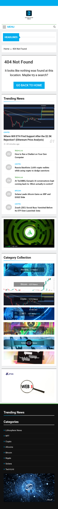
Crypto (7, 132)
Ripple (8, 458)
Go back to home (29, 85)
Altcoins (9, 447)
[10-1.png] (29, 398)
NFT (7, 436)
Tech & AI (19, 150)
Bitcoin (18, 191)
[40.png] (29, 501)
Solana (9, 463)
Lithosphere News (14, 430)
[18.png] (29, 247)
